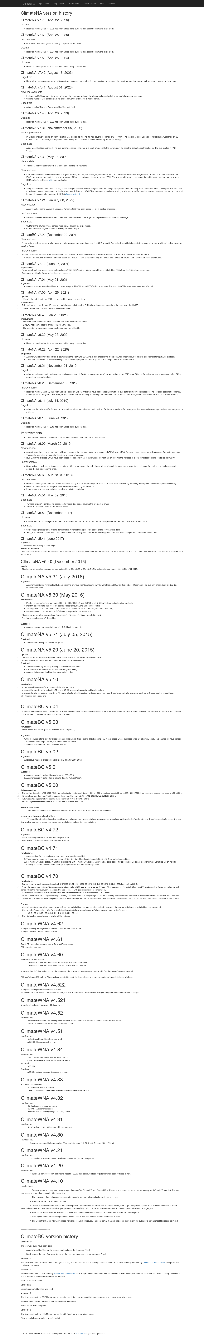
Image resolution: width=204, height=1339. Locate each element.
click (51, 180)
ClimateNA (29, 3)
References (74, 3)
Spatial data (44, 3)
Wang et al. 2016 (72, 194)
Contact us (81, 1333)
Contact (111, 3)
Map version (59, 3)
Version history (89, 3)
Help (102, 3)
